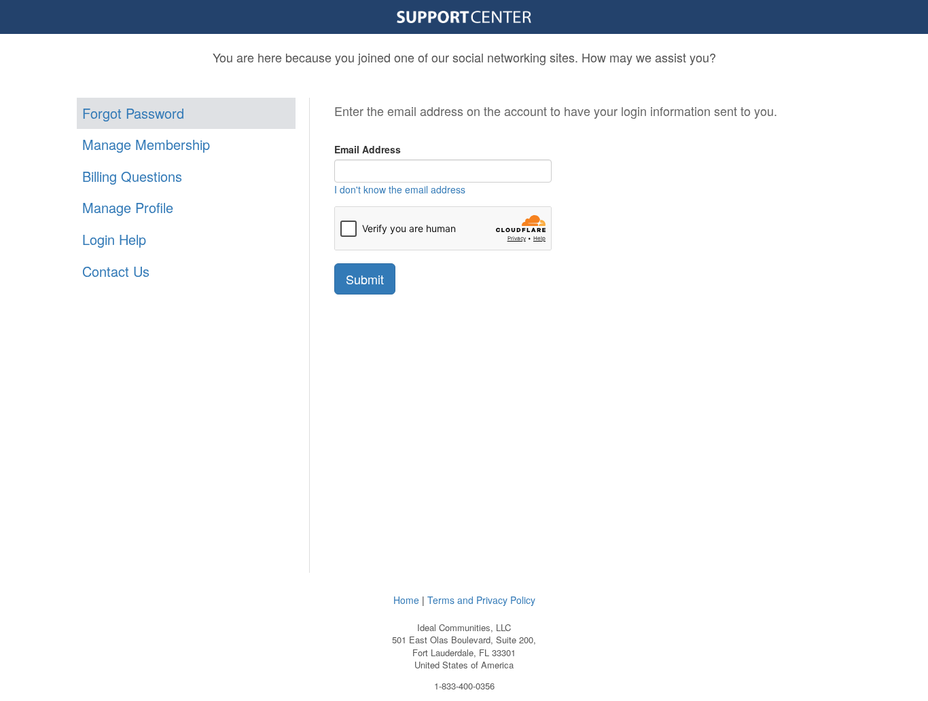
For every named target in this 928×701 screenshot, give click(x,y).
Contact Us (115, 271)
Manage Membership (146, 144)
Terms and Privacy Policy (481, 600)
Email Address (367, 149)
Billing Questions (132, 176)
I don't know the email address (399, 189)
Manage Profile (127, 207)
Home (406, 600)
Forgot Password (133, 113)
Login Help (114, 239)
